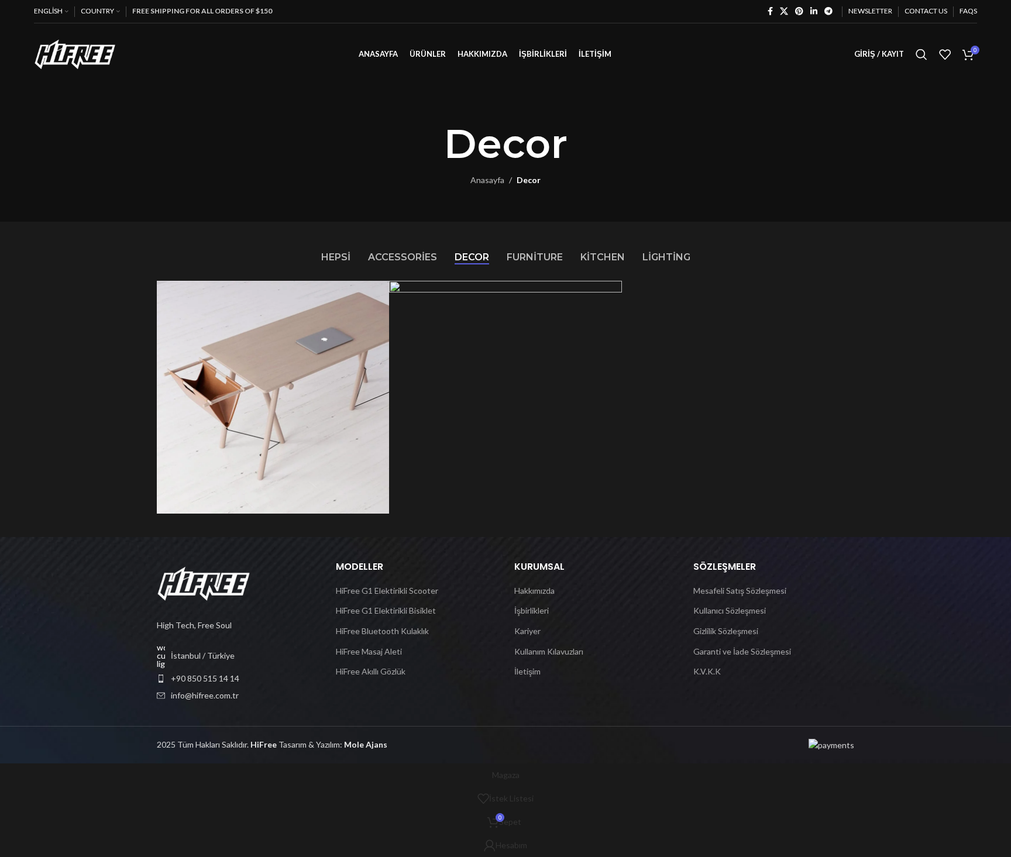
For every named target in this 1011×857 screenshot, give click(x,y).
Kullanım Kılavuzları (548, 651)
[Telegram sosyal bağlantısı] (828, 11)
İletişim (527, 671)
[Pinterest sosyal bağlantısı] (799, 11)
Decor (529, 180)
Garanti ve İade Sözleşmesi (742, 651)
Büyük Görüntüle (374, 294)
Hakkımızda (534, 591)
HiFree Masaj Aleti (369, 651)
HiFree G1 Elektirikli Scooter (387, 591)
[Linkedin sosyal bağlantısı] (814, 11)
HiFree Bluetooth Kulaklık (382, 631)
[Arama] (921, 54)
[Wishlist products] (945, 54)
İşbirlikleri (531, 610)
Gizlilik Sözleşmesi (725, 631)
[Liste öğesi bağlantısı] (237, 678)
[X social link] (784, 11)
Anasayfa (487, 180)
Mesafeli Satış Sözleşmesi (739, 591)
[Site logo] (75, 53)
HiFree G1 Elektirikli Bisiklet (386, 610)
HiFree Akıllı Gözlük (370, 671)
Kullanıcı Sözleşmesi (729, 610)
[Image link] (203, 582)
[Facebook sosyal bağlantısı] (770, 11)
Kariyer (527, 631)
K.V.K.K (707, 671)
